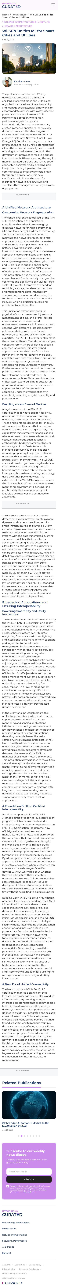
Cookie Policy (35, 1265)
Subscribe (29, 1179)
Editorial (6, 1253)
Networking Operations (14, 1234)
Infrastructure (19, 14)
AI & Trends (8, 1246)
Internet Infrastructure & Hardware (27, 22)
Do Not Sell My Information (14, 1273)
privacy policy (29, 1192)
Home (5, 14)
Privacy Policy (8, 1269)
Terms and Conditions (29, 1269)
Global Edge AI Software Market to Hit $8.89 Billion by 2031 (25, 1124)
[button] (18, 1136)
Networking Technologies (15, 1222)
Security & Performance (14, 1240)
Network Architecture (18, 26)
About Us (6, 1265)
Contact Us (20, 1265)
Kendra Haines (22, 81)
